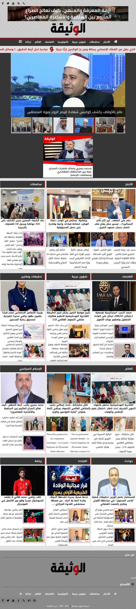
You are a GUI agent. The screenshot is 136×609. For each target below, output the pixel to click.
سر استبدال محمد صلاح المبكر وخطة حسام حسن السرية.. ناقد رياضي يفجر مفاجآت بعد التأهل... (11, 535)
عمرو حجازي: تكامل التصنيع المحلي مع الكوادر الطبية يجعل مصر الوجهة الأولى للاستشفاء (57, 537)
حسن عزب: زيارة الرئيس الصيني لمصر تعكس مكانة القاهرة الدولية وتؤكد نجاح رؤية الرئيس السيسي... (125, 258)
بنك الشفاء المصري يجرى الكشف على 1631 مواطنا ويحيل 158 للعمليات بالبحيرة (22, 224)
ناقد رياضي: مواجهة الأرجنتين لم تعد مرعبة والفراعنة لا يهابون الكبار (11, 514)
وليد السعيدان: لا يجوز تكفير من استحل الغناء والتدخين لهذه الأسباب (12, 440)
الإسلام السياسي (30, 368)
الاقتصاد (127, 276)
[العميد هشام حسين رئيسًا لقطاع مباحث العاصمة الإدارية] (105, 125)
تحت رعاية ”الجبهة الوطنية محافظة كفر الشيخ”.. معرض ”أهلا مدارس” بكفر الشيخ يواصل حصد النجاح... (13, 241)
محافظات (36, 184)
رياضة (38, 461)
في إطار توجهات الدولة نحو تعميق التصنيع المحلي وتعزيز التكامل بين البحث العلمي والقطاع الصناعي (11, 333)
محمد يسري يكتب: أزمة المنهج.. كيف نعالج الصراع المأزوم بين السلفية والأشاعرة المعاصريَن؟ (22, 408)
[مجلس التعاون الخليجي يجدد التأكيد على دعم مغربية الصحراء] (21, 125)
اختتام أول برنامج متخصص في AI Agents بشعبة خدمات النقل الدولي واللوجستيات (57, 256)
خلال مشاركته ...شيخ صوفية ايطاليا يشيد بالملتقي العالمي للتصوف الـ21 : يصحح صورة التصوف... (124, 442)
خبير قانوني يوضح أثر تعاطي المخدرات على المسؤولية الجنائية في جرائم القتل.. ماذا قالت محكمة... (103, 518)
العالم (129, 368)
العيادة (82, 461)
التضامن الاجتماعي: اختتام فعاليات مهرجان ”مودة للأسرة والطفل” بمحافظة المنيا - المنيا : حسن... (12, 352)
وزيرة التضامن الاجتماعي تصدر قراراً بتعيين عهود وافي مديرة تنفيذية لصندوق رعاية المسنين (22, 316)
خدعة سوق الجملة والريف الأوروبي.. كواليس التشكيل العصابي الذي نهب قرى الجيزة (102, 537)
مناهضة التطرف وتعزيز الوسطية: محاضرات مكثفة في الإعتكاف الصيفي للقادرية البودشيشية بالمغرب (58, 352)
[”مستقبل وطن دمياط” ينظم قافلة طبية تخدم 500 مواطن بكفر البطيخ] (42, 125)
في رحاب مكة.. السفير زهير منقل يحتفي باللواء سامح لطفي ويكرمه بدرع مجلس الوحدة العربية (57, 333)
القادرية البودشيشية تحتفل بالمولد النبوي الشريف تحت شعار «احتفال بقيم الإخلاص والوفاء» (113, 408)
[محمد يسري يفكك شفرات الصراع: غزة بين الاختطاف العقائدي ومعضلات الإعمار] (68, 176)
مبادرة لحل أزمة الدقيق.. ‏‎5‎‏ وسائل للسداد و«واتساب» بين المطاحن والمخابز (102, 350)
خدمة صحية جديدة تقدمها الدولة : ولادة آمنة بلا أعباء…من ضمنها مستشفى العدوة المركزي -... (68, 500)
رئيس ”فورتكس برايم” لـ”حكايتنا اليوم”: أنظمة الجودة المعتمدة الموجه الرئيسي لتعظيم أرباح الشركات (103, 333)
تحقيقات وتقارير (31, 276)
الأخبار (129, 184)
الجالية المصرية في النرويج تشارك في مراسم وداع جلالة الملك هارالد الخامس (102, 440)
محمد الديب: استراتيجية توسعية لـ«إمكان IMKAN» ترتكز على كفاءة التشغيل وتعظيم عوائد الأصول (113, 316)
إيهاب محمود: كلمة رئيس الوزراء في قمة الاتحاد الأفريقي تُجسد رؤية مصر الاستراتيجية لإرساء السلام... (79, 258)
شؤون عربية (79, 276)
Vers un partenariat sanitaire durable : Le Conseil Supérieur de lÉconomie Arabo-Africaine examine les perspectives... (80, 442)
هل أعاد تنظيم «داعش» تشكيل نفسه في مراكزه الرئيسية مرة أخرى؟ (11, 421)
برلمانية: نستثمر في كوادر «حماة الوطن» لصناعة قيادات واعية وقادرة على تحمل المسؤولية (69, 224)
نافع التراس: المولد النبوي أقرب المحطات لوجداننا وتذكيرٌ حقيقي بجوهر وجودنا (102, 256)
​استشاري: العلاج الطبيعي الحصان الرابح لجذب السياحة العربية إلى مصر (58, 516)
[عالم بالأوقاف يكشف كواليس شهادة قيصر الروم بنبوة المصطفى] (84, 125)
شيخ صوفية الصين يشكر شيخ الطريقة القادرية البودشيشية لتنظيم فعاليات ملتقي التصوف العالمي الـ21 (68, 316)
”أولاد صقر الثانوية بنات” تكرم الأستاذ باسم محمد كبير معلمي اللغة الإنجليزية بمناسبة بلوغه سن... (11, 260)
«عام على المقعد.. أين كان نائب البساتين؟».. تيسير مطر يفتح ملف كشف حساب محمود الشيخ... (113, 224)
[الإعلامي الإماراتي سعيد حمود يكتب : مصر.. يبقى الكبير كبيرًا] (63, 125)
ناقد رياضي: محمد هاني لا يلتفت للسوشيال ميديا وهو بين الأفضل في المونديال (22, 500)
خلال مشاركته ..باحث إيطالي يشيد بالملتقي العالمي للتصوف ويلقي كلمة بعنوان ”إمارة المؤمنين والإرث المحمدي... (69, 408)
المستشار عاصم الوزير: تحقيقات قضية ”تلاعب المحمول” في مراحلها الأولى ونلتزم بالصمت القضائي (113, 500)
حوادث (128, 461)
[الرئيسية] (115, 41)
